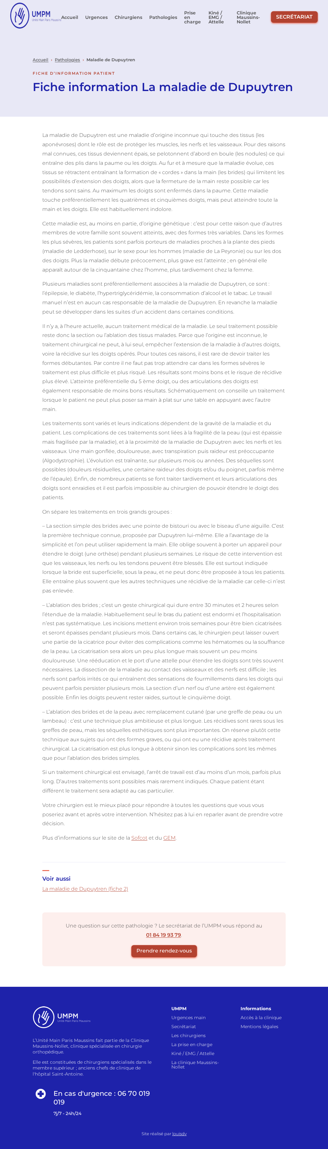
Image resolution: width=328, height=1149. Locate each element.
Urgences (96, 17)
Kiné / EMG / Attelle (216, 17)
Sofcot (139, 838)
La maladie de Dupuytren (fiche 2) (85, 889)
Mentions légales (259, 1026)
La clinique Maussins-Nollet (195, 1065)
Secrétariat (294, 17)
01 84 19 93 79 (163, 935)
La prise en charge (191, 1044)
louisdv (179, 1133)
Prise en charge (192, 17)
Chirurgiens (128, 17)
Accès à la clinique (261, 1017)
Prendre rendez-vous (164, 951)
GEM (169, 838)
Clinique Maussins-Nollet (248, 17)
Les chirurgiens (188, 1035)
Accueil (69, 17)
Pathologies (163, 17)
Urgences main (188, 1017)
